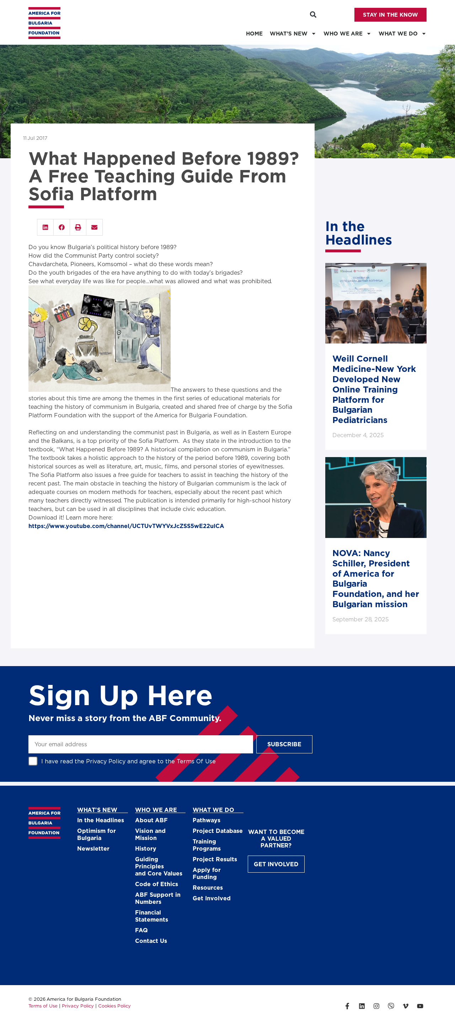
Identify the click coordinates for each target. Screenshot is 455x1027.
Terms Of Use (196, 761)
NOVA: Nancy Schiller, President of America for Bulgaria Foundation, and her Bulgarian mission (375, 578)
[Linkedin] (361, 1006)
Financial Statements (151, 916)
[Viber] (391, 1006)
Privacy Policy (105, 761)
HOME (254, 33)
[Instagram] (376, 1006)
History (145, 848)
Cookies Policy (114, 1006)
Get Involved (212, 898)
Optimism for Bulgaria (96, 834)
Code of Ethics (156, 883)
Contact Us (151, 940)
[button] (313, 15)
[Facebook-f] (347, 1006)
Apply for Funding (207, 873)
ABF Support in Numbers (158, 898)
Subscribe (284, 744)
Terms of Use (43, 1006)
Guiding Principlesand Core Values (158, 866)
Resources (208, 887)
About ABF (151, 820)
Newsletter (93, 848)
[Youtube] (420, 1006)
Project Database (218, 830)
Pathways (206, 820)
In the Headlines (100, 820)
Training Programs (207, 845)
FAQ (141, 930)
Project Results (215, 859)
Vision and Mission (150, 834)
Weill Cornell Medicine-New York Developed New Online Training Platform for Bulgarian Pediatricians (374, 389)
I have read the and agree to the (128, 761)
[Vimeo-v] (405, 1006)
